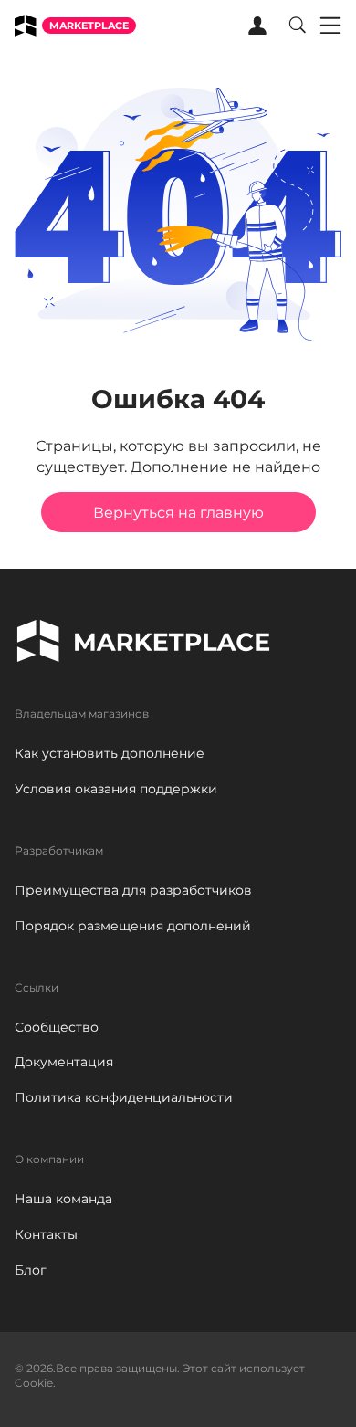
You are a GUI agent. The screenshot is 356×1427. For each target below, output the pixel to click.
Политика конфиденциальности (124, 1097)
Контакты (46, 1234)
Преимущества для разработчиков (133, 890)
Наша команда (63, 1199)
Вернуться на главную (178, 512)
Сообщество (57, 1027)
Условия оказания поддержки (116, 789)
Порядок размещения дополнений (133, 926)
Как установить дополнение (109, 753)
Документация (64, 1062)
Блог (31, 1270)
